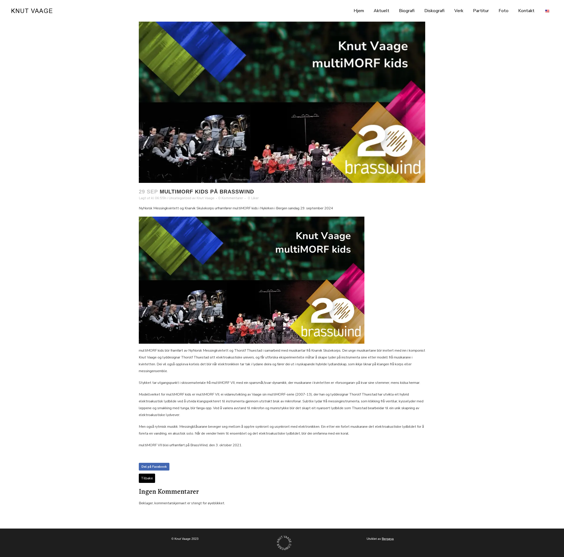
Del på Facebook (154, 467)
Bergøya (388, 538)
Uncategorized (180, 198)
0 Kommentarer (230, 198)
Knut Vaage (205, 198)
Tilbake (147, 478)
